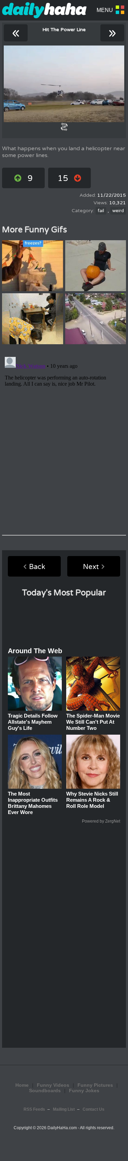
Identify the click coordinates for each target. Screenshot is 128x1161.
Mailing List (64, 1109)
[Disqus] (64, 439)
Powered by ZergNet (101, 821)
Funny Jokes (84, 1090)
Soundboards (45, 1090)
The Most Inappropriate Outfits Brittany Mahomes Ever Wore (33, 803)
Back (37, 567)
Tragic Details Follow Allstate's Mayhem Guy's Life (33, 722)
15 (63, 178)
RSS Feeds (34, 1109)
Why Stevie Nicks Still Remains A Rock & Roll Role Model (92, 800)
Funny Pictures (95, 1085)
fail (101, 211)
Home (22, 1085)
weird (118, 211)
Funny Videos (53, 1085)
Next (91, 567)
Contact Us (93, 1109)
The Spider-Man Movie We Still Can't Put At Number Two (93, 722)
